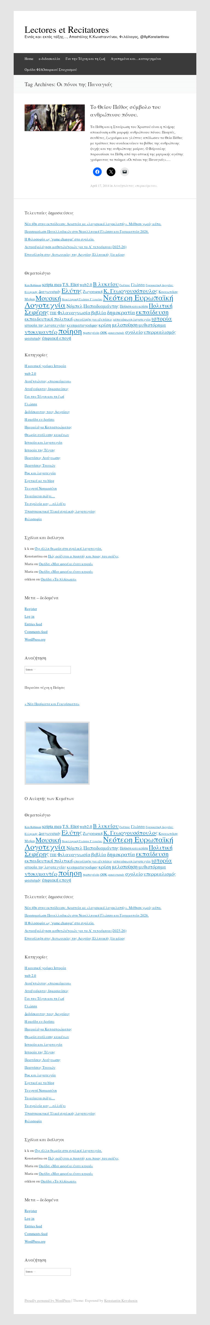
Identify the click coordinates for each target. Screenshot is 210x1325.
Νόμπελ (74, 306)
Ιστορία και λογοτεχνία (43, 442)
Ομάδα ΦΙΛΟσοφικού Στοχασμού (51, 69)
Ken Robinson (33, 285)
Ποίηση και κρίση (134, 306)
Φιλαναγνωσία (74, 312)
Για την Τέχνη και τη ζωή (85, 58)
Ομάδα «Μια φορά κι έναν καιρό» (66, 563)
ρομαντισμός (116, 333)
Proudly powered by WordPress (48, 1300)
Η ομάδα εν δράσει (39, 419)
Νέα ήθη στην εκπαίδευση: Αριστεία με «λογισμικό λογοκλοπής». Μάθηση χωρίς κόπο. (93, 223)
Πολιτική (161, 305)
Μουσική (48, 297)
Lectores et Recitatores (67, 29)
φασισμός (33, 338)
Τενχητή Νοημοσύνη (41, 488)
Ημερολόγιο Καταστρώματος (48, 427)
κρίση (105, 324)
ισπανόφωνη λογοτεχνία (132, 319)
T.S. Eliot (70, 284)
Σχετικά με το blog (39, 480)
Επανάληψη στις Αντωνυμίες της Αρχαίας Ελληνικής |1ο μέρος (75, 254)
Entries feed (33, 623)
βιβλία (98, 312)
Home (29, 58)
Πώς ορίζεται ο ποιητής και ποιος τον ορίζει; (83, 556)
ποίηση (70, 330)
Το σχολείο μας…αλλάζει (45, 503)
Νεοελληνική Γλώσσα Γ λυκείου (82, 299)
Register (31, 608)
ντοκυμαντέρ (41, 331)
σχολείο (134, 332)
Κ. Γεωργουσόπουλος (130, 291)
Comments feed (36, 631)
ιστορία (161, 318)
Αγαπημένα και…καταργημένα (136, 58)
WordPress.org (35, 639)
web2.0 (86, 284)
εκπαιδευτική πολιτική (49, 319)
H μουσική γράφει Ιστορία (45, 365)
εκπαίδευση (152, 311)
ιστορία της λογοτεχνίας (45, 325)
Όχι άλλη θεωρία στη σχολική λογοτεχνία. (68, 548)
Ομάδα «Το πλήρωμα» (59, 579)
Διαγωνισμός (50, 291)
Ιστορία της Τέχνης (40, 450)
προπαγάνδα (91, 333)
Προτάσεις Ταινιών (40, 465)
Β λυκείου (106, 284)
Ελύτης (72, 290)
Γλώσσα (138, 284)
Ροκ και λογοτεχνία (40, 472)
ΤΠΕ (53, 313)
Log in (29, 616)
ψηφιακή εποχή (56, 338)
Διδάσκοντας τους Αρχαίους (47, 411)
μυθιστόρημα (152, 325)
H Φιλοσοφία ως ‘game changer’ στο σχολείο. (59, 239)
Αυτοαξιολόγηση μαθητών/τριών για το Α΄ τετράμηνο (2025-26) (75, 246)
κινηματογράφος (82, 325)
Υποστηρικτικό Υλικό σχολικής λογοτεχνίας (60, 511)
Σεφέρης (37, 311)
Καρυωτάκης (168, 291)
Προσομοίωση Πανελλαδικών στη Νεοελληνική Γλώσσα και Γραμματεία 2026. (87, 231)
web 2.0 (30, 373)
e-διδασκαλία (49, 58)
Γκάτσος (124, 285)
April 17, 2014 (99, 185)
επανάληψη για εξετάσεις (93, 319)
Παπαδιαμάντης (101, 306)
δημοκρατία (121, 312)
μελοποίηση (125, 324)
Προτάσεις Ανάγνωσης (43, 457)
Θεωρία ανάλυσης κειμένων (47, 434)
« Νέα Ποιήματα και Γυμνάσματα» (52, 703)
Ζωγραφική (93, 291)
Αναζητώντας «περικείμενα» (135, 185)
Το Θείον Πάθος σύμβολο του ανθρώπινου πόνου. (125, 110)
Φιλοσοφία (33, 518)
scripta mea (52, 284)
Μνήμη (30, 299)
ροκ (103, 332)
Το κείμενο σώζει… (40, 495)
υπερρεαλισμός (160, 332)
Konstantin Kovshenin (121, 1300)
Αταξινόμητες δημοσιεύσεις (47, 388)
